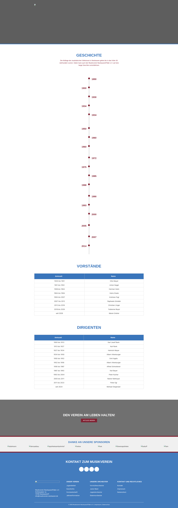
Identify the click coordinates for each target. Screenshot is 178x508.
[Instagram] (86, 469)
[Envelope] (96, 469)
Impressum (98, 504)
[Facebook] (81, 469)
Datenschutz (106, 504)
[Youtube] (91, 469)
